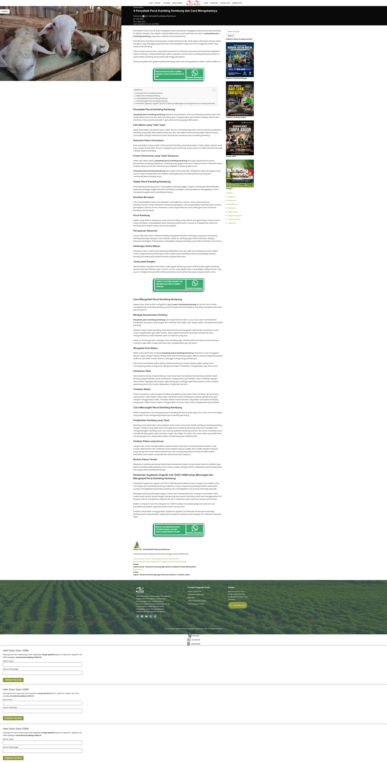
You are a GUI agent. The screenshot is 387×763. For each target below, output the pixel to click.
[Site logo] (190, 3)
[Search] (376, 3)
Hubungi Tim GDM (13, 680)
